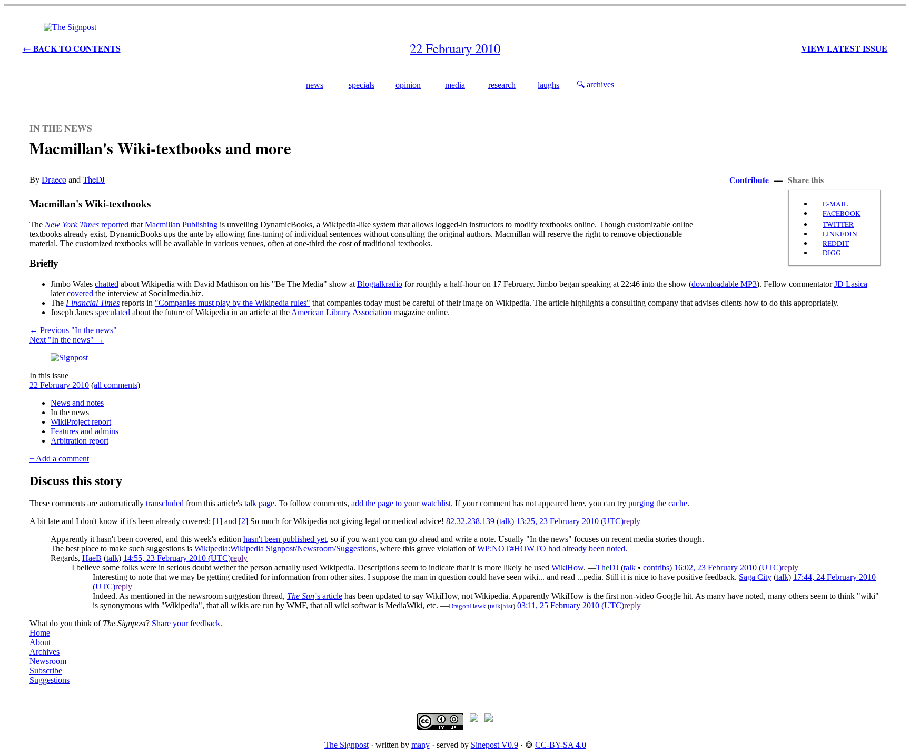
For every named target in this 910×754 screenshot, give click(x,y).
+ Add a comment (59, 458)
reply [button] (632, 521)
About (40, 642)
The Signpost (346, 744)
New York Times (72, 224)
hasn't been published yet (285, 539)
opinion (408, 85)
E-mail (835, 203)
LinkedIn (840, 233)
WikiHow (567, 567)
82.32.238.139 (470, 521)
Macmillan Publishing (181, 224)
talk (505, 521)
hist (507, 606)
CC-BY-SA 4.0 (560, 744)
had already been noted (586, 548)
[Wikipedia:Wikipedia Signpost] (70, 27)
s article (314, 595)
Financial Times (93, 302)
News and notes (77, 402)
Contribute (749, 180)
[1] (217, 521)
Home (39, 632)
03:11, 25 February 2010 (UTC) (570, 605)
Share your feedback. (187, 623)
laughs (548, 85)
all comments (115, 384)
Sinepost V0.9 (494, 744)
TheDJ (94, 179)
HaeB (92, 558)
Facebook (841, 213)
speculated (112, 312)
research (502, 85)
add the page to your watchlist (401, 503)
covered (80, 293)
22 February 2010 (59, 384)
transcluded (165, 503)
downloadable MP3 (724, 283)
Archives (44, 651)
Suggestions (49, 680)
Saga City (755, 576)
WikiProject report (81, 421)
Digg (832, 252)
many (420, 744)
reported (114, 224)
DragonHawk (467, 606)
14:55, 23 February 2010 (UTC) (177, 558)
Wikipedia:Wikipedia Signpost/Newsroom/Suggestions (285, 548)
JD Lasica (850, 283)
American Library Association (341, 312)
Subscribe (45, 670)
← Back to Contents (72, 48)
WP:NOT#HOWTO (511, 548)
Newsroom (47, 661)
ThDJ (607, 567)
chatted (106, 283)
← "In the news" (73, 330)
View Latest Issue (844, 48)
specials (361, 85)
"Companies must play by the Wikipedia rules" (232, 302)
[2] (243, 521)
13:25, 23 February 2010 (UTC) (570, 521)
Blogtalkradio (379, 283)
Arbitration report (79, 440)
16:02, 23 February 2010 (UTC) (728, 567)
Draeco (54, 179)
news (314, 85)
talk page (259, 503)
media (455, 85)
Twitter (838, 224)
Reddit (836, 243)
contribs (656, 567)
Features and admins (84, 431)
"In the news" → (66, 339)
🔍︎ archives (595, 84)
